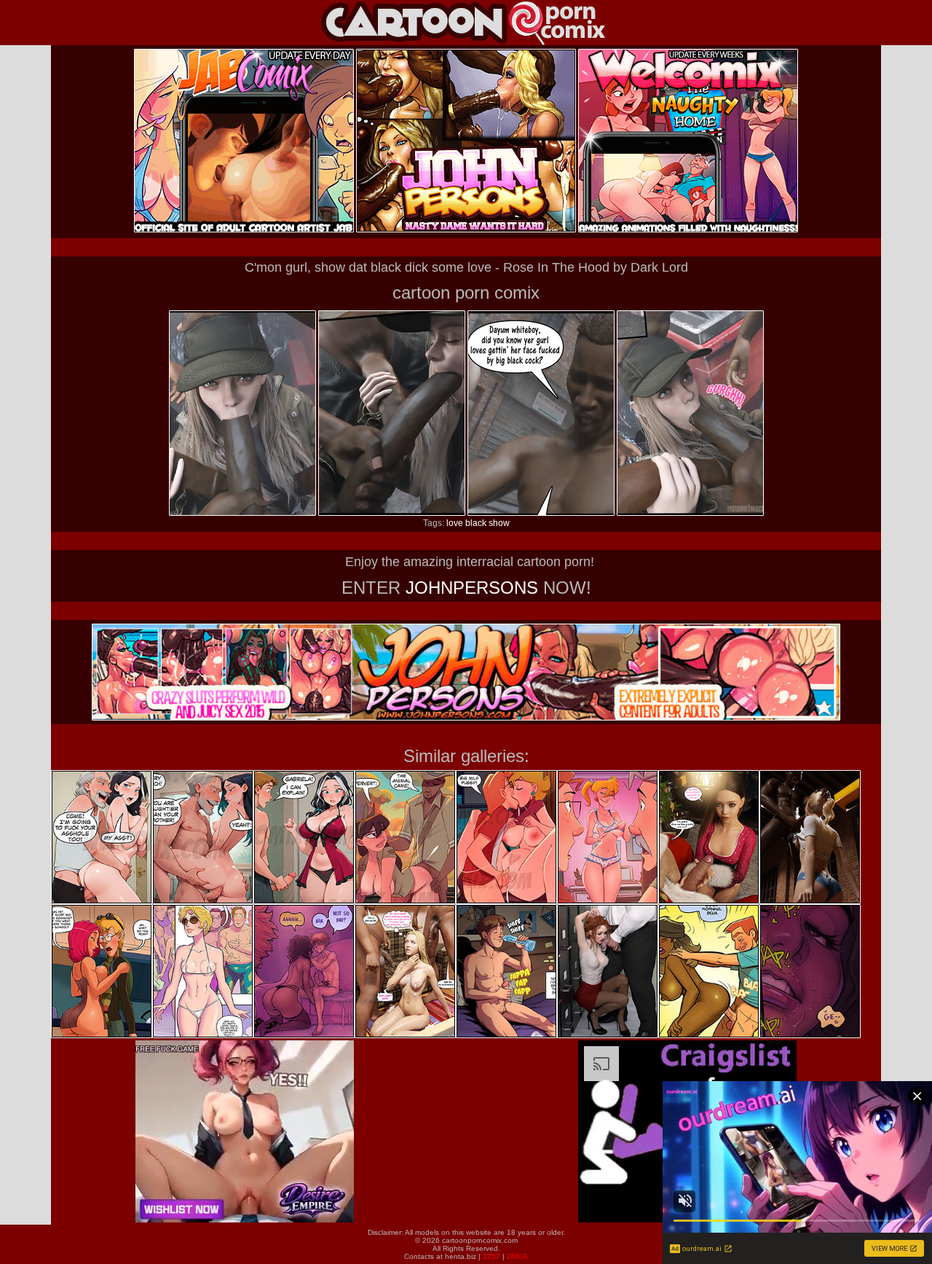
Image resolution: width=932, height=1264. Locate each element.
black (475, 523)
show (499, 523)
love (454, 523)
